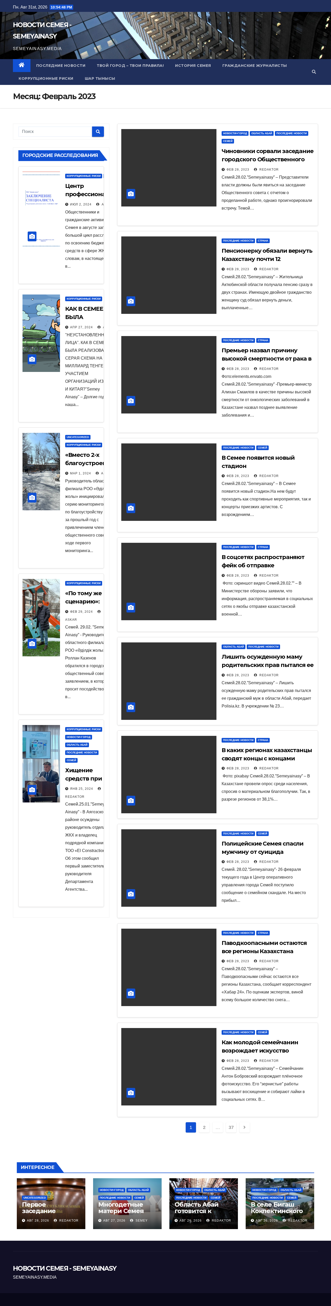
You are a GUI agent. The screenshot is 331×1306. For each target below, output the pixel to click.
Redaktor (268, 169)
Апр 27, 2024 (81, 327)
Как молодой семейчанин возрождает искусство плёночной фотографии (260, 1050)
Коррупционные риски (46, 78)
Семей (71, 760)
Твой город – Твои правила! (130, 65)
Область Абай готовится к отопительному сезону (199, 1214)
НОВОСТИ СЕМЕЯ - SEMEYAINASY (64, 1268)
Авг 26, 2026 (190, 1220)
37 (231, 1127)
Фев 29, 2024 (81, 612)
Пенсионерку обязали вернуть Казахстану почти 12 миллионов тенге (267, 259)
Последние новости (61, 65)
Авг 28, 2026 (38, 1220)
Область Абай (77, 744)
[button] (314, 72)
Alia (105, 204)
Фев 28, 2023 (238, 169)
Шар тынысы (100, 78)
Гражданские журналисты (254, 65)
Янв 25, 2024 (81, 789)
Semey (141, 1220)
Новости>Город (79, 737)
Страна (263, 240)
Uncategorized (78, 437)
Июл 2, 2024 (81, 204)
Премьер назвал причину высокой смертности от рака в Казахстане (266, 358)
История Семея (193, 65)
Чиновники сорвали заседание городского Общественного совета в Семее (267, 159)
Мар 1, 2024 (80, 473)
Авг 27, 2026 (114, 1220)
